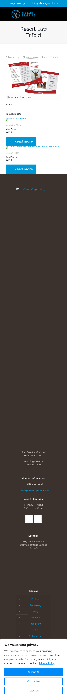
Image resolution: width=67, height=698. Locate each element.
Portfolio (35, 617)
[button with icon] (29, 519)
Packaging (35, 605)
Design (35, 611)
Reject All (33, 690)
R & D (35, 630)
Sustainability (36, 636)
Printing (35, 599)
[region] (33, 668)
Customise (33, 681)
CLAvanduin (29, 57)
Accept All (33, 672)
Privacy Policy (46, 663)
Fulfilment (35, 624)
